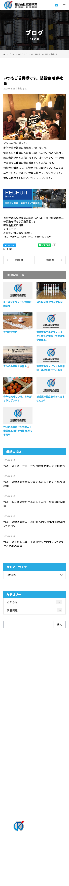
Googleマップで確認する (34, 844)
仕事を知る (34, 736)
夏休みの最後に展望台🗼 (16, 366)
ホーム (34, 718)
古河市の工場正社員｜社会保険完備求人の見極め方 (34, 466)
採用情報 (34, 746)
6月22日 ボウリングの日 (50, 301)
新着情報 (33, 610)
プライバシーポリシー (34, 864)
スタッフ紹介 (34, 764)
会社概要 (34, 801)
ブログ (34, 810)
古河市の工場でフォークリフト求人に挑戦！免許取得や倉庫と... (51, 335)
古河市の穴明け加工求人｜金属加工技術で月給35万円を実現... (17, 430)
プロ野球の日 (10, 332)
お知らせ (22, 88)
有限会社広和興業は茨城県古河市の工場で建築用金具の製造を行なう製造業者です (34, 860)
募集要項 (34, 792)
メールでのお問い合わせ (37, 696)
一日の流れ (34, 755)
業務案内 (34, 727)
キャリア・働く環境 (34, 773)
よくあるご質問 (34, 782)
